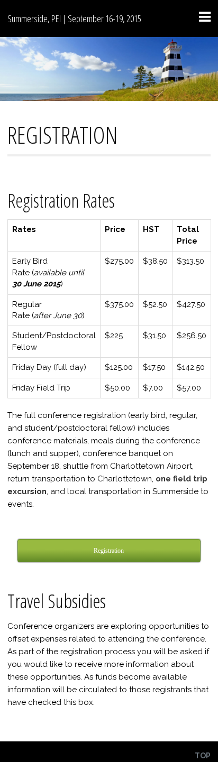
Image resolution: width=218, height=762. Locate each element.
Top (203, 755)
